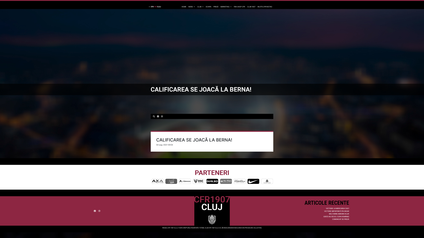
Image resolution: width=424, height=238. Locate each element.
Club (199, 7)
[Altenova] (173, 181)
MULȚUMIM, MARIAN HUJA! (339, 214)
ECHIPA (208, 7)
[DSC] (187, 181)
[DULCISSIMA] (228, 181)
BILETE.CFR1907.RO (265, 7)
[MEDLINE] (269, 181)
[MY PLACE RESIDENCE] (214, 181)
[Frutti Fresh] (159, 181)
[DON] (200, 181)
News (190, 7)
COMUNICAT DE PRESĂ (340, 219)
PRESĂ (215, 7)
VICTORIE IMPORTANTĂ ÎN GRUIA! (336, 211)
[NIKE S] (242, 181)
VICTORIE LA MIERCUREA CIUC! (337, 208)
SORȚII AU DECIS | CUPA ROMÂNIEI (336, 217)
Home (184, 7)
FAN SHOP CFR (239, 7)
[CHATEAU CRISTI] (255, 181)
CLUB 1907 (251, 7)
